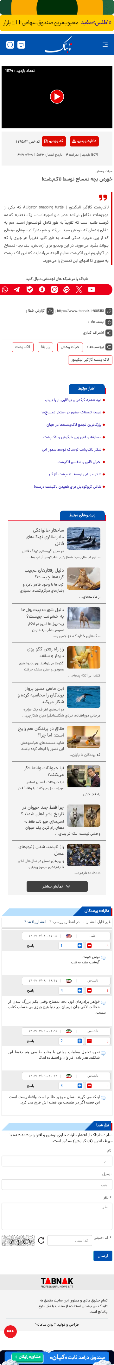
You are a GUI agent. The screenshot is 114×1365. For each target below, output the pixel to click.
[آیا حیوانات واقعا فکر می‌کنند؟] (83, 776)
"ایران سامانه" (45, 1325)
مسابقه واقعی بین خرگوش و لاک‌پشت (72, 437)
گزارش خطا (36, 311)
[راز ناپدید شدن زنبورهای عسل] (83, 855)
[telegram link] (17, 290)
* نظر (107, 1198)
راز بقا (45, 347)
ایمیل (106, 1174)
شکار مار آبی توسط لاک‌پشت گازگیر (75, 475)
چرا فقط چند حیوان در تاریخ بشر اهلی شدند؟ (42, 811)
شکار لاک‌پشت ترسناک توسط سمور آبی (71, 450)
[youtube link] (91, 290)
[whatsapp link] (5, 290)
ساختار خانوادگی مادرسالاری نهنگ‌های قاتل (45, 537)
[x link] (79, 290)
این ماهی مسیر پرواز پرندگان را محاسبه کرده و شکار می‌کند (40, 696)
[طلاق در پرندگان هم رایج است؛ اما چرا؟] (83, 737)
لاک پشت (22, 347)
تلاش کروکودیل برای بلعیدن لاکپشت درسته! (67, 487)
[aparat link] (104, 290)
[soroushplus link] (42, 290)
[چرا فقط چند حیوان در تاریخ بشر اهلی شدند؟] (83, 816)
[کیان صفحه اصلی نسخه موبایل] (57, 1357)
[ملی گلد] (57, 7)
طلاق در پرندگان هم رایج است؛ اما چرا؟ (41, 732)
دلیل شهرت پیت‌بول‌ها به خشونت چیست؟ (42, 613)
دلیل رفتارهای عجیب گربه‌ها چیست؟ (44, 574)
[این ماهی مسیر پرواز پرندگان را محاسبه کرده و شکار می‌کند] (83, 697)
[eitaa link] (67, 290)
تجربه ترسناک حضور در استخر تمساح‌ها (71, 413)
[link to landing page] (58, 44)
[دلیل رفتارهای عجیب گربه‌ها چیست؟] (83, 578)
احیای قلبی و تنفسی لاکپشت (79, 462)
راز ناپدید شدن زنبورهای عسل (41, 850)
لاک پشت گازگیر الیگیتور (90, 360)
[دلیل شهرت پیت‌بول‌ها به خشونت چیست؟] (83, 618)
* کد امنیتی (102, 1238)
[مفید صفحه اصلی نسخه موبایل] (57, 23)
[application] (57, 97)
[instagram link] (54, 290)
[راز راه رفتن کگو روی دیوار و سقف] (83, 657)
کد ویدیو (56, 141)
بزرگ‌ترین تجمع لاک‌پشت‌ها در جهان (74, 425)
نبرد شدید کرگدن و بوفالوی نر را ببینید (72, 400)
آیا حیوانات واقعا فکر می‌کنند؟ (44, 771)
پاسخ (30, 945)
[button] (57, 97)
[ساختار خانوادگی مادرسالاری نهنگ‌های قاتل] (83, 538)
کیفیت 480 (76, 168)
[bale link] (30, 290)
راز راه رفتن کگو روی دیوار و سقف (45, 653)
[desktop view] (21, 45)
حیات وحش (70, 347)
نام (109, 1151)
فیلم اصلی (76, 158)
